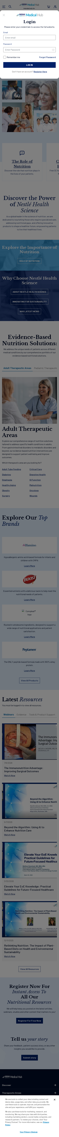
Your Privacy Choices (28, 1132)
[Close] (4, 14)
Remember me (13, 57)
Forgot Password (47, 57)
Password (7, 44)
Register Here (40, 71)
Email (5, 32)
